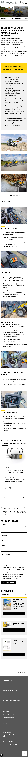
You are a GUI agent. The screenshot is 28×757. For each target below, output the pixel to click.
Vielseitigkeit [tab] (14, 443)
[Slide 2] (14, 195)
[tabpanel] (14, 470)
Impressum (6, 711)
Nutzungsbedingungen (9, 714)
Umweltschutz (6, 726)
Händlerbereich (7, 732)
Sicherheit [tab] (5, 443)
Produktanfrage (8, 12)
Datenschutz (6, 723)
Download (14, 613)
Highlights (4, 18)
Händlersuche (7, 8)
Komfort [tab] (23, 443)
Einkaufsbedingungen (8, 717)
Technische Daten (15, 18)
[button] (9, 196)
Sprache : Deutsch (7, 594)
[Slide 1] (11, 195)
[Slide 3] (17, 195)
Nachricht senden (8, 582)
